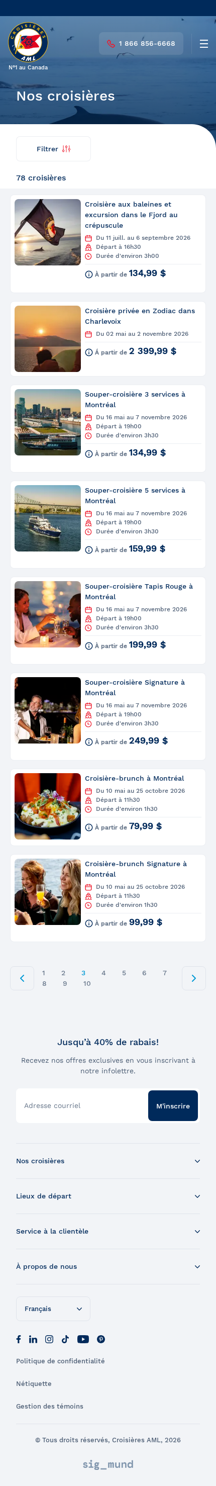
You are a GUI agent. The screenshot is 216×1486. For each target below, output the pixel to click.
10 (87, 983)
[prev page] (22, 978)
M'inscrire (173, 1106)
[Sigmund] (108, 1465)
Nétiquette (34, 1383)
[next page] (194, 978)
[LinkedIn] (33, 1338)
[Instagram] (49, 1338)
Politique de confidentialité (60, 1361)
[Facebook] (18, 1338)
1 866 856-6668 (147, 43)
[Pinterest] (101, 1338)
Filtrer (47, 149)
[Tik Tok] (65, 1338)
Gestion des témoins (49, 1406)
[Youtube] (83, 1338)
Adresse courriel (52, 1105)
